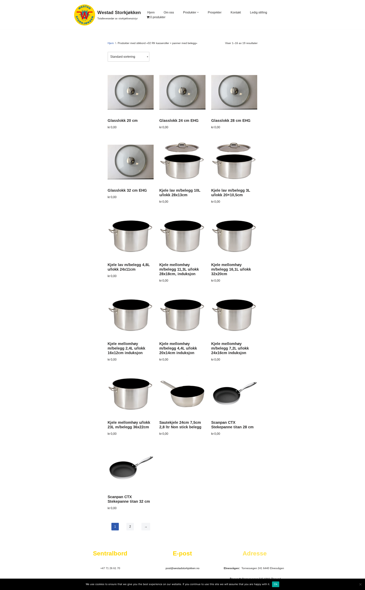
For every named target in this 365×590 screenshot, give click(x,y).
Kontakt (236, 12)
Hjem (151, 12)
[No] (360, 584)
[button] (198, 12)
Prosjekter (214, 12)
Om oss (169, 12)
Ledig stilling (258, 12)
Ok (275, 584)
